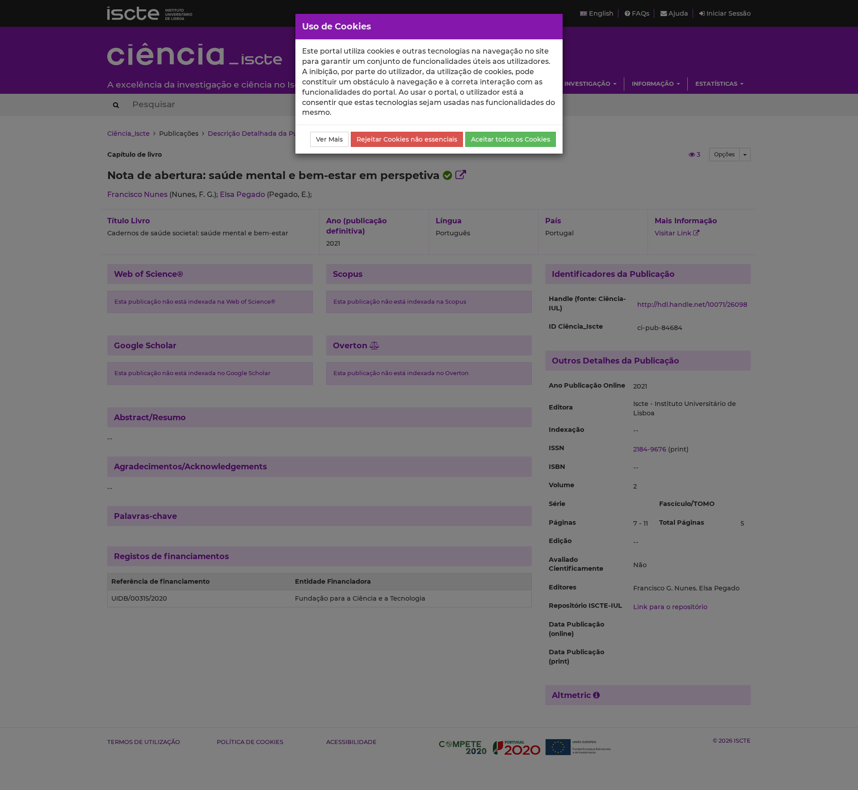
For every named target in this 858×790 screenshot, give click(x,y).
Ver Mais (329, 139)
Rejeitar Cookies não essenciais (407, 139)
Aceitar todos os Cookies (510, 139)
